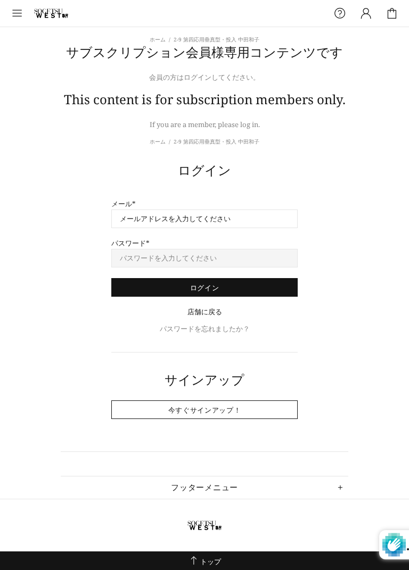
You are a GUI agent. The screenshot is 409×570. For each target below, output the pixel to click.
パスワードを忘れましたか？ (205, 328)
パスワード (128, 243)
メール (121, 203)
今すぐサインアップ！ (204, 410)
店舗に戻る (204, 311)
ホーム (158, 39)
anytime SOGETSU (51, 13)
